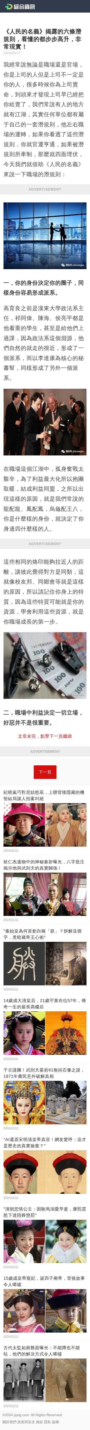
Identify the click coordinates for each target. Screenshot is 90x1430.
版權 (55, 1422)
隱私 (47, 1422)
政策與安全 (26, 1422)
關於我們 (9, 1422)
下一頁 (45, 772)
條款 (39, 1422)
